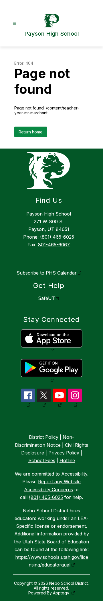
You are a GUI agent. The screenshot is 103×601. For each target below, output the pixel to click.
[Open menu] (14, 23)
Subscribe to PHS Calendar (47, 273)
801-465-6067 (54, 244)
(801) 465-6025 (57, 237)
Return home (31, 131)
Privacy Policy (63, 453)
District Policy (43, 437)
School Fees (41, 460)
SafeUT (46, 298)
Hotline (67, 460)
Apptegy (61, 592)
